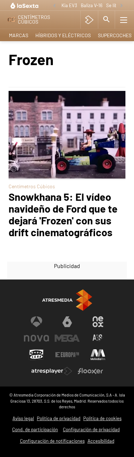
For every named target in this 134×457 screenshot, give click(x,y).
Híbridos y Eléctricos (63, 35)
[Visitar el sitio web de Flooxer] (90, 371)
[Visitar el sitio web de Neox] (97, 321)
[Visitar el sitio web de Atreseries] (97, 338)
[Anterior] (54, 6)
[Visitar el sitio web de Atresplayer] (51, 371)
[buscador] (106, 20)
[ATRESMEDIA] (67, 300)
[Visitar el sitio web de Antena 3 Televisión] (36, 321)
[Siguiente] (121, 6)
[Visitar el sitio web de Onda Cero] (36, 354)
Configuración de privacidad (91, 429)
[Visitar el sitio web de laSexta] (67, 321)
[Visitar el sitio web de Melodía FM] (97, 354)
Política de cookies (102, 418)
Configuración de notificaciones (52, 441)
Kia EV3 (69, 5)
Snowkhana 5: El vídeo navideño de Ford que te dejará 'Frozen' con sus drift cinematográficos (63, 214)
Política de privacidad (58, 418)
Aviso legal (23, 418)
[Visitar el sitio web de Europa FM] (67, 354)
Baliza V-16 (92, 5)
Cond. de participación (35, 429)
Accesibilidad (101, 441)
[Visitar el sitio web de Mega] (67, 338)
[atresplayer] (89, 20)
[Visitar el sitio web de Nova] (36, 338)
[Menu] (123, 19)
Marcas (18, 35)
